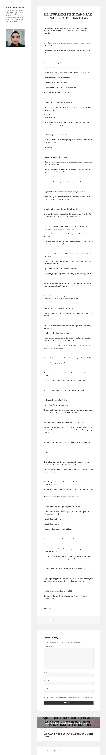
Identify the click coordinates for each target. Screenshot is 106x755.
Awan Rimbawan (15, 7)
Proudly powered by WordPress (53, 751)
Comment (48, 647)
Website (46, 689)
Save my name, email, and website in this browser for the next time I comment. (69, 697)
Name (46, 672)
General (72, 620)
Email (46, 681)
